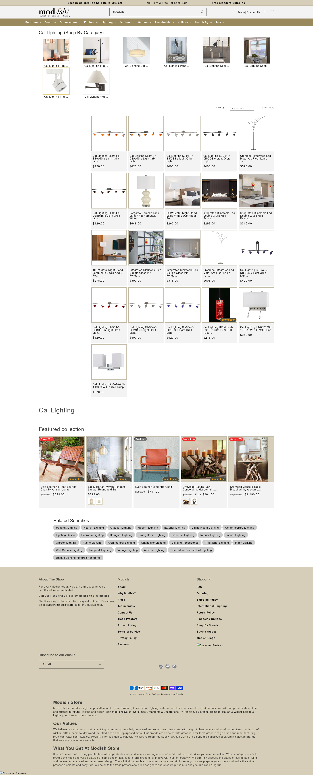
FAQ (199, 587)
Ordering (202, 593)
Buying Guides (207, 631)
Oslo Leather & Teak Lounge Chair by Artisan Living (58, 488)
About (122, 587)
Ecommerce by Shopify (172, 694)
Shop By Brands (207, 625)
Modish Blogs (206, 638)
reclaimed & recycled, (118, 711)
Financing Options (209, 619)
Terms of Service (129, 631)
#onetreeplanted (63, 590)
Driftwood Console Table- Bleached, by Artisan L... (246, 488)
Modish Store (145, 694)
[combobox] (158, 12)
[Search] (202, 12)
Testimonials (126, 606)
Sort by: (220, 107)
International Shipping (212, 606)
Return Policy (206, 612)
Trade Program (127, 619)
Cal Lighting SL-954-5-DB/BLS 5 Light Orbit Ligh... (254, 273)
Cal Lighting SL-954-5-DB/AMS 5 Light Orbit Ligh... (143, 158)
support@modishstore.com (63, 604)
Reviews (123, 644)
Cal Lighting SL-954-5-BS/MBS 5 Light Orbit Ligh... (143, 330)
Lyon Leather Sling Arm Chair (153, 486)
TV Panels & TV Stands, (194, 711)
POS (154, 694)
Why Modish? (127, 593)
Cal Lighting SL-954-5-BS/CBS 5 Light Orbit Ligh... (180, 158)
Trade (241, 12)
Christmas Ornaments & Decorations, (156, 711)
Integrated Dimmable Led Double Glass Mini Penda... (219, 216)
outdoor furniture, (70, 711)
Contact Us (253, 12)
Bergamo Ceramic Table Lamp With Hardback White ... (145, 216)
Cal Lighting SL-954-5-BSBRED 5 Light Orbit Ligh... (107, 330)
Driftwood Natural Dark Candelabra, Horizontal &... (200, 488)
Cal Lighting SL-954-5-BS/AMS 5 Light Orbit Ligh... (107, 158)
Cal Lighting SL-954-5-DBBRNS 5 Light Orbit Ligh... (107, 216)
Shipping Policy (207, 599)
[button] (272, 11)
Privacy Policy (127, 638)
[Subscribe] (100, 664)
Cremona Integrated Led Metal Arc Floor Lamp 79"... (255, 158)
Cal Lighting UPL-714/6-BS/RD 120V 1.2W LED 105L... (218, 330)
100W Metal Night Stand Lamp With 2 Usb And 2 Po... (181, 216)
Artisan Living (127, 625)
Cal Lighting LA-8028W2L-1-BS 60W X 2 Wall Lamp (109, 385)
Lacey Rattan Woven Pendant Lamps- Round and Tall (106, 488)
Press (121, 599)
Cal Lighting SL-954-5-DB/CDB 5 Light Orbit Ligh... (217, 158)
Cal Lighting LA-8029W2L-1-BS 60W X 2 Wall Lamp (256, 328)
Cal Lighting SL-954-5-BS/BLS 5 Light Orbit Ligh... (180, 330)
